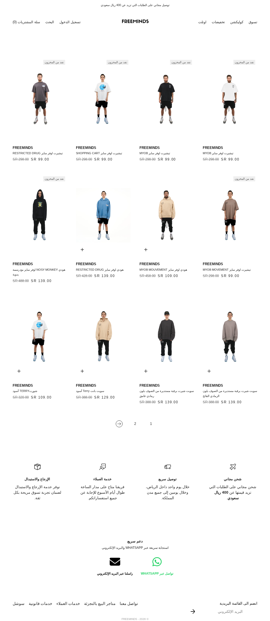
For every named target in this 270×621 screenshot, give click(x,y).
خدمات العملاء (68, 603)
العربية (99, 22)
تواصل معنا (129, 603)
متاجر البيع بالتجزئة (99, 603)
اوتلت (202, 22)
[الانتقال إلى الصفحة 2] (119, 424)
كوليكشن (236, 22)
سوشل (19, 603)
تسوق (253, 22)
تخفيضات (218, 22)
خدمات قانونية (40, 603)
